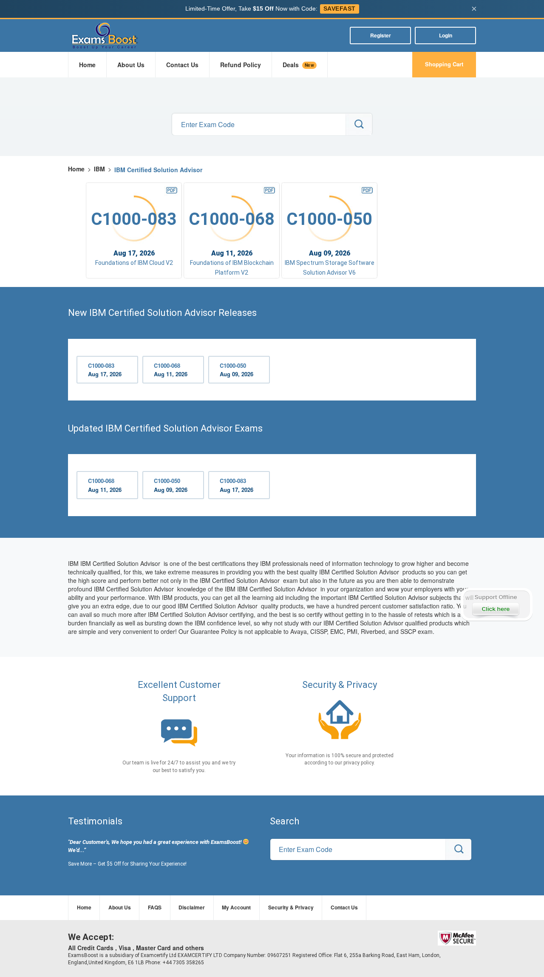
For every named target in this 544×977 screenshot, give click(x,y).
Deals (298, 64)
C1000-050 (236, 369)
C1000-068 (170, 369)
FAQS (155, 907)
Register (380, 35)
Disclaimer (191, 907)
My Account (236, 907)
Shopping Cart (444, 64)
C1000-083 (105, 369)
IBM (99, 169)
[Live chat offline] (496, 604)
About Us (130, 64)
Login (445, 35)
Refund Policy (240, 64)
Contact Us (182, 64)
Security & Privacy (291, 907)
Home (87, 64)
